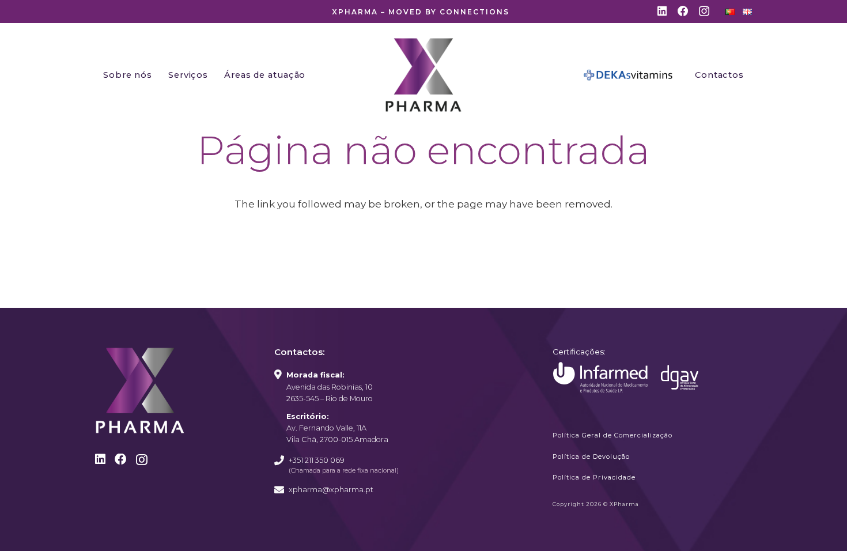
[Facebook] (683, 11)
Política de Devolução (591, 456)
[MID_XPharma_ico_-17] (600, 377)
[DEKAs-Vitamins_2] (628, 75)
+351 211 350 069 (317, 460)
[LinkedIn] (662, 11)
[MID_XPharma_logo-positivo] (423, 74)
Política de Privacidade (594, 477)
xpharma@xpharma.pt (331, 489)
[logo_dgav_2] (679, 377)
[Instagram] (704, 12)
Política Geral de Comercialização (612, 435)
